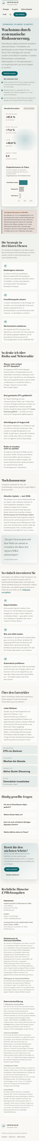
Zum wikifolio (20, 14)
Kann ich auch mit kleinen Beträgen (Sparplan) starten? (17, 823)
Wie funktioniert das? (11, 79)
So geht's (15, 9)
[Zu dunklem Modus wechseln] (10, 14)
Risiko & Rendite (26, 9)
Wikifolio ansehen (10, 73)
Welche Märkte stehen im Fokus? (16, 832)
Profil (4, 14)
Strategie (6, 9)
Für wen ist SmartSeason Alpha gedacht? (15, 806)
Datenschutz (12, 1137)
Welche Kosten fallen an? (13, 815)
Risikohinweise (21, 1137)
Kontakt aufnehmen (12, 875)
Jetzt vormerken (11, 869)
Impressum (4, 1137)
